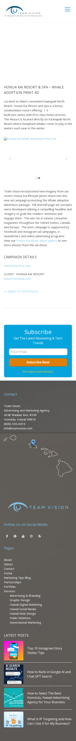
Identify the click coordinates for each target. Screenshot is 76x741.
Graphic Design (20, 600)
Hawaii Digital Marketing (26, 604)
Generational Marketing (25, 622)
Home (8, 573)
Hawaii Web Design (23, 613)
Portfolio (10, 587)
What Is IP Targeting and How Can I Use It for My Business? (49, 721)
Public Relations (20, 618)
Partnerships (12, 582)
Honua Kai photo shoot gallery (37, 240)
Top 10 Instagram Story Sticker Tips (44, 650)
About (8, 560)
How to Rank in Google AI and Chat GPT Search (49, 674)
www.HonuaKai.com (17, 278)
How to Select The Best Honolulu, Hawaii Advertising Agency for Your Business (48, 697)
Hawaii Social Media (23, 609)
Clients (8, 564)
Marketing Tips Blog (17, 578)
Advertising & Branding (25, 595)
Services (9, 591)
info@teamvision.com (18, 428)
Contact (9, 569)
